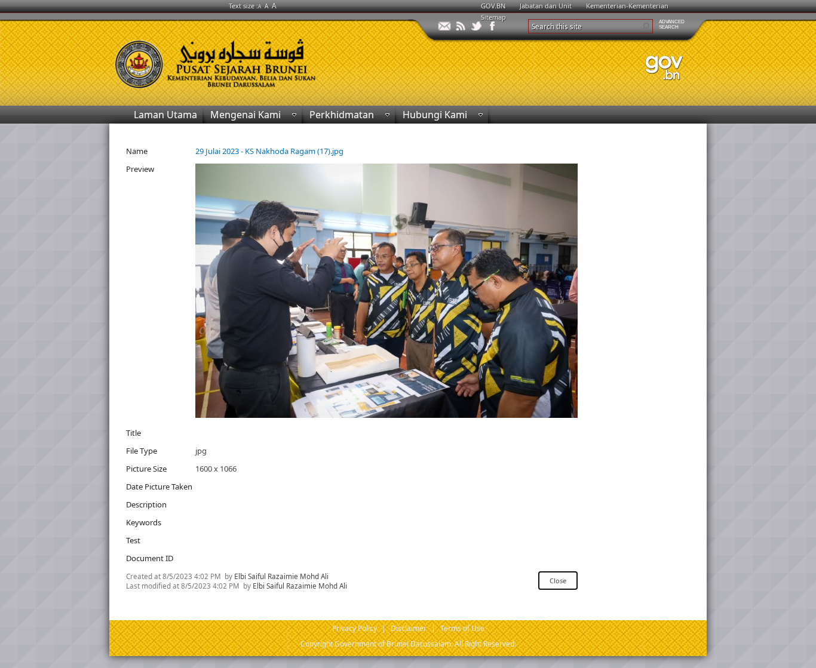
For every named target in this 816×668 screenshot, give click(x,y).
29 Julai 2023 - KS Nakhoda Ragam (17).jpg (269, 151)
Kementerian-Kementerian (627, 5)
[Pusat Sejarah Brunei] (258, 58)
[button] (645, 26)
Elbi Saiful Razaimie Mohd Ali (281, 576)
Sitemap (493, 17)
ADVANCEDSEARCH (672, 24)
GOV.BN (493, 5)
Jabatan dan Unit (546, 5)
